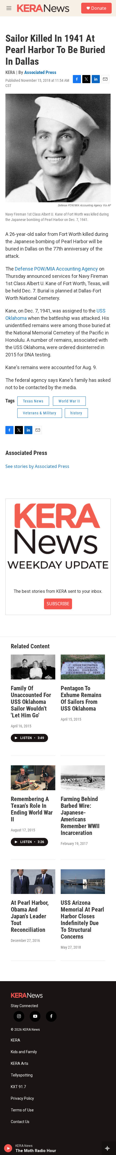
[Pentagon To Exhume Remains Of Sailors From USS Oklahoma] (83, 667)
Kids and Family (24, 1052)
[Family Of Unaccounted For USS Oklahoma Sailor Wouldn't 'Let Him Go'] (33, 667)
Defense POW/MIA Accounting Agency (56, 269)
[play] (8, 1148)
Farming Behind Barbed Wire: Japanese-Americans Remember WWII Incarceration (80, 816)
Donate (98, 8)
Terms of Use (22, 1110)
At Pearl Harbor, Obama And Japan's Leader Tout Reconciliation (30, 916)
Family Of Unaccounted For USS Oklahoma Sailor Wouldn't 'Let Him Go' (31, 702)
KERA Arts (19, 1064)
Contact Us (20, 1122)
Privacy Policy (22, 1099)
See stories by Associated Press (37, 466)
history (76, 413)
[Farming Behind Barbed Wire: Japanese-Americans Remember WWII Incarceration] (83, 777)
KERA (15, 1040)
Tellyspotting (22, 1075)
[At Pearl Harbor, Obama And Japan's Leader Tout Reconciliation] (33, 881)
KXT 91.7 (18, 1087)
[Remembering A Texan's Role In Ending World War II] (33, 777)
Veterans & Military (39, 413)
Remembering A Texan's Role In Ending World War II (32, 809)
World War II (69, 401)
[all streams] (109, 1148)
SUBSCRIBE (58, 604)
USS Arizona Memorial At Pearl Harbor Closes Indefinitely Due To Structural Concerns (82, 919)
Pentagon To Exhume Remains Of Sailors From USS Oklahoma (81, 698)
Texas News (33, 401)
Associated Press (40, 72)
